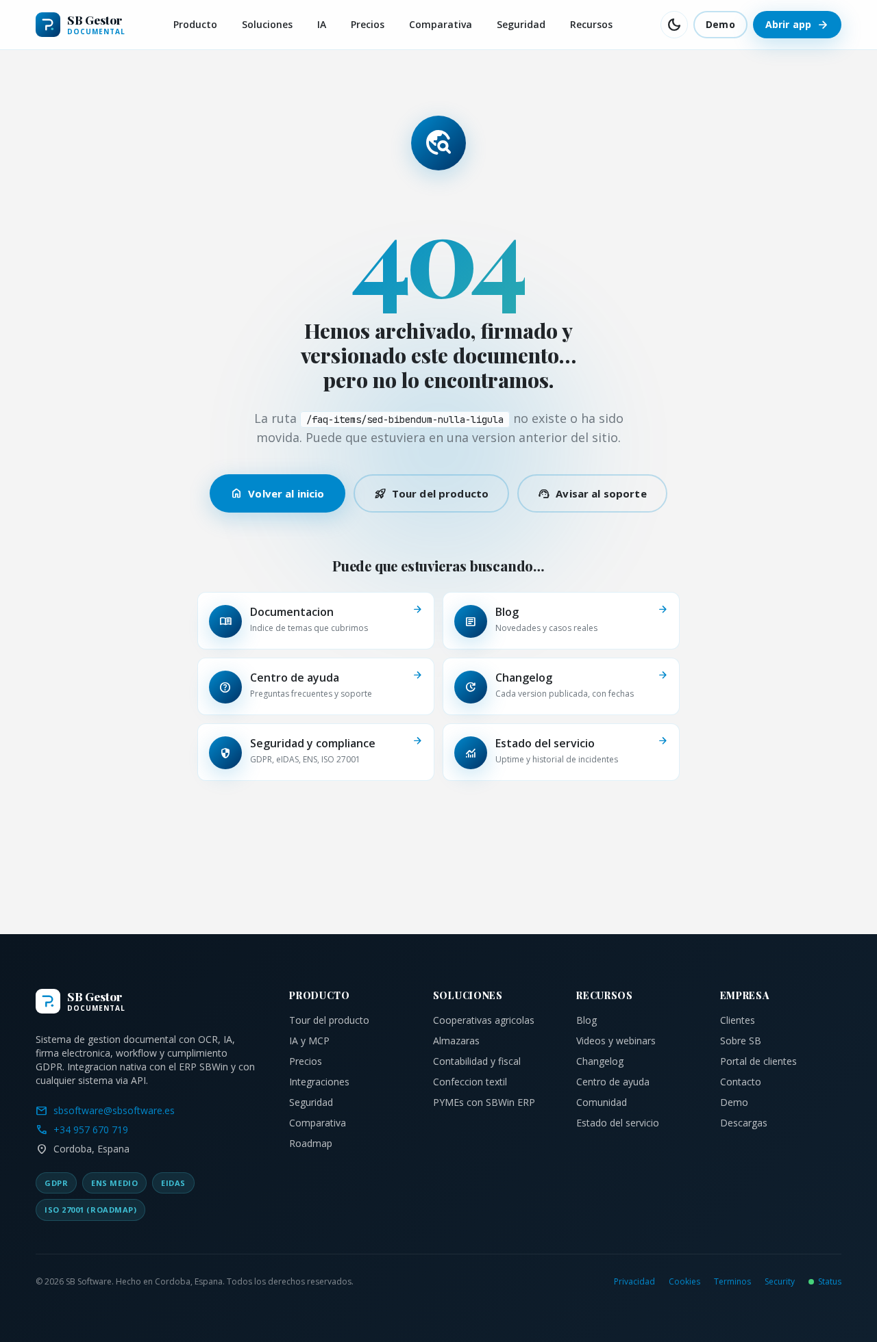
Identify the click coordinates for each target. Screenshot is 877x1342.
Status (829, 1281)
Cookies (684, 1281)
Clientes (737, 1020)
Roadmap (310, 1143)
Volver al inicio (277, 493)
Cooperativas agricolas (483, 1020)
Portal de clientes (758, 1061)
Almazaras (456, 1040)
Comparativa (440, 24)
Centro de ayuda (613, 1081)
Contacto (740, 1081)
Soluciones (267, 24)
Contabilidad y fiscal (477, 1061)
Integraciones (319, 1081)
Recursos (591, 24)
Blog (586, 1020)
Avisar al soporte (592, 493)
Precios (367, 24)
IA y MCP (309, 1040)
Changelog (599, 1061)
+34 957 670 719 (82, 1130)
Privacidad (634, 1281)
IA (321, 24)
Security (780, 1281)
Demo (720, 24)
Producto (195, 24)
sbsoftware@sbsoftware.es (105, 1111)
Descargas (743, 1122)
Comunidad (601, 1102)
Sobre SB (740, 1040)
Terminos (732, 1281)
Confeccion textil (470, 1081)
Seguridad (521, 24)
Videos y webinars (616, 1040)
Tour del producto (431, 493)
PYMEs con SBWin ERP (484, 1102)
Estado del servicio (617, 1122)
